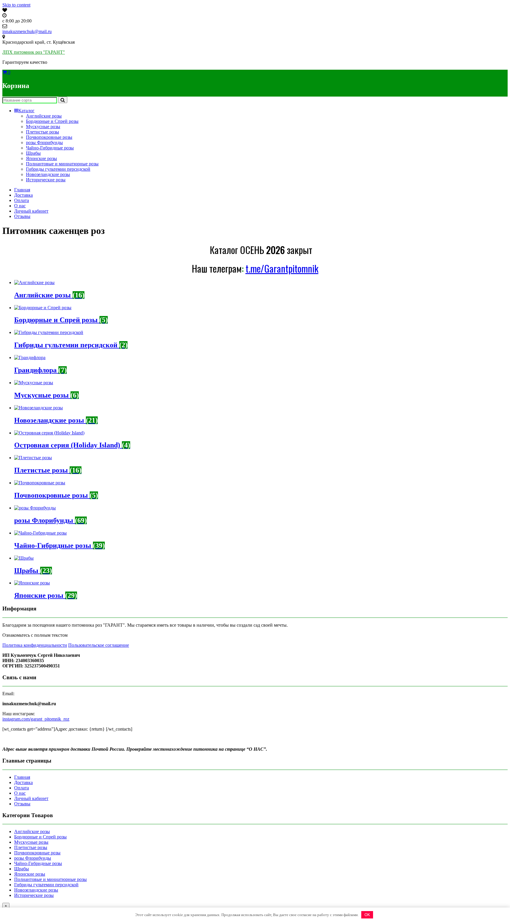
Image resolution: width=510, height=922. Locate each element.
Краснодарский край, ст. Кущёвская (38, 42)
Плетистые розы (42, 131)
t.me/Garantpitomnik (282, 268)
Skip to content (16, 4)
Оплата (21, 200)
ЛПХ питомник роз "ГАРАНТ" (33, 52)
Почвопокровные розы (49, 137)
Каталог (26, 110)
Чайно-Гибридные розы (50, 147)
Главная (22, 189)
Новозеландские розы (48, 174)
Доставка (23, 195)
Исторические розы (46, 179)
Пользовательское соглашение (98, 645)
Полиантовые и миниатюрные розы (62, 163)
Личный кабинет (31, 211)
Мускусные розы (43, 126)
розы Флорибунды (44, 142)
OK (367, 915)
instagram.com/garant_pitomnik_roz (35, 718)
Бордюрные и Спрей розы (52, 121)
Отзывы (22, 216)
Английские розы (44, 115)
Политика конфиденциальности (34, 645)
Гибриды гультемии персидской (58, 169)
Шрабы (33, 153)
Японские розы (41, 158)
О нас (20, 205)
